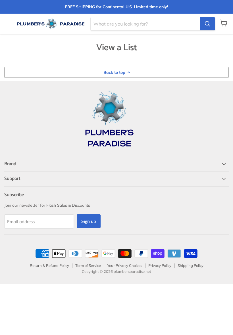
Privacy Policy (159, 265)
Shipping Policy (190, 265)
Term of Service (88, 265)
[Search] (207, 23)
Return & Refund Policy (49, 265)
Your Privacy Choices (124, 265)
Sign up (88, 221)
